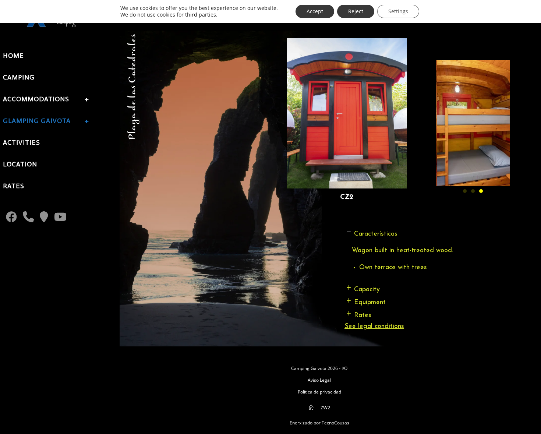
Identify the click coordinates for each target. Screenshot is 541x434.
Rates (362, 315)
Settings (398, 11)
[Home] (311, 407)
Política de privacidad (319, 392)
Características (375, 234)
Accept (315, 11)
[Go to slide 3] (481, 191)
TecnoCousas (335, 423)
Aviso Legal (319, 380)
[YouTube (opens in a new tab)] (60, 216)
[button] (427, 234)
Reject (355, 11)
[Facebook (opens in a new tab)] (11, 216)
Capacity (367, 289)
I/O (344, 368)
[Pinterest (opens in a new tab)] (28, 216)
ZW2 (325, 407)
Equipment (370, 302)
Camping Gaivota (308, 368)
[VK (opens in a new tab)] (44, 216)
